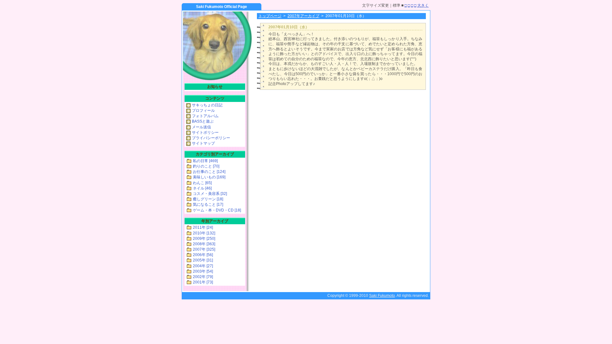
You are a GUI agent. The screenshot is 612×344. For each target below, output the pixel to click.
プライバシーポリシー (211, 138)
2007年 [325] (204, 249)
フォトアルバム (205, 116)
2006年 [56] (203, 255)
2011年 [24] (203, 227)
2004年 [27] (203, 266)
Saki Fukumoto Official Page (221, 6)
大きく (423, 5)
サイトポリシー (205, 132)
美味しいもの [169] (209, 177)
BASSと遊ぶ (203, 121)
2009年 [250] (204, 238)
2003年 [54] (203, 271)
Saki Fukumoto (382, 295)
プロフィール (203, 110)
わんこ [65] (202, 183)
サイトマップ (203, 143)
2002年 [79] (203, 277)
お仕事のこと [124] (209, 171)
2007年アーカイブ (303, 16)
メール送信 (201, 127)
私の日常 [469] (205, 161)
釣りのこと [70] (206, 166)
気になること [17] (208, 204)
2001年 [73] (203, 282)
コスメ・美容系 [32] (210, 193)
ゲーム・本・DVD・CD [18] (217, 210)
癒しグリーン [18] (208, 199)
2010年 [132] (204, 233)
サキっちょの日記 (207, 105)
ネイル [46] (202, 188)
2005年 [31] (203, 260)
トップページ (270, 16)
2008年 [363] (204, 244)
